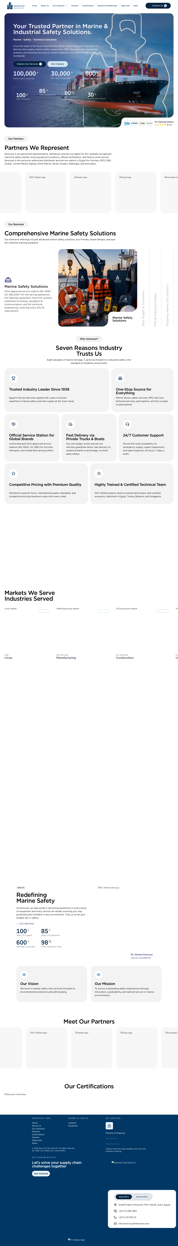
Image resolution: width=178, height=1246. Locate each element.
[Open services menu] (66, 6)
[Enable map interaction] (89, 1209)
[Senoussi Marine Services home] (15, 5)
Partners (74, 6)
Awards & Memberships (107, 6)
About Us (45, 6)
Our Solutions (58, 6)
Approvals (125, 6)
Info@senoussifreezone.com (134, 1223)
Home (34, 6)
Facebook (73, 1126)
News (135, 6)
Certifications (88, 6)
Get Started (41, 1173)
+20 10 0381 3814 (128, 1211)
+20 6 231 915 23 (127, 1217)
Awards (35, 1137)
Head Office (124, 1197)
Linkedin (72, 1123)
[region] (91, 633)
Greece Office (142, 1197)
